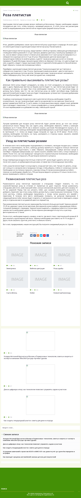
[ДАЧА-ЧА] (16, 3)
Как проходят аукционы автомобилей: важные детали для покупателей (29, 457)
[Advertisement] (40, 312)
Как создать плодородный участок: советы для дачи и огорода (26, 448)
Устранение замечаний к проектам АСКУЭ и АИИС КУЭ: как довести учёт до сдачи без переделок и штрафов (39, 452)
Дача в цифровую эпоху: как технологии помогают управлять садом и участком (32, 444)
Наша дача (46, 493)
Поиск (4, 489)
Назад (76, 10)
